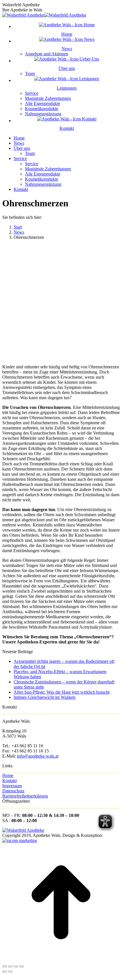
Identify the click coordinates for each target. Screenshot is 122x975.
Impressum (12, 785)
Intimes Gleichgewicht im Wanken (44, 697)
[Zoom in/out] (21, 966)
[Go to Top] (61, 959)
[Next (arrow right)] (10, 971)
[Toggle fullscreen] (16, 966)
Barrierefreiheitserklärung (25, 796)
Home (7, 775)
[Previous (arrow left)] (4, 971)
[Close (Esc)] (4, 966)
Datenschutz (13, 790)
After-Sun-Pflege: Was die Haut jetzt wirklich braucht (62, 692)
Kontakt (9, 780)
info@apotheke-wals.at (37, 756)
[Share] (10, 966)
